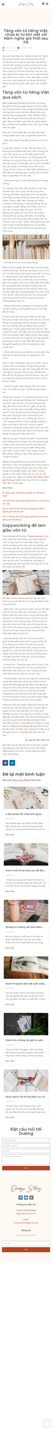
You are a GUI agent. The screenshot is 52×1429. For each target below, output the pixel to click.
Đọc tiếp (10, 834)
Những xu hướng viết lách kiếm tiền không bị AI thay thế (24, 927)
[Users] (26, 1198)
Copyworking (35, 536)
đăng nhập (18, 780)
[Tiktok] (31, 1198)
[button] (3, 4)
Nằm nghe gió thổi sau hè (16, 103)
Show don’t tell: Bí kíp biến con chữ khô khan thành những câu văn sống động (26, 1097)
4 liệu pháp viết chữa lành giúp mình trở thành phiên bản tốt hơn (25, 814)
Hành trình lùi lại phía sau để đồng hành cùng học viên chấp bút (25, 870)
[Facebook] (21, 1198)
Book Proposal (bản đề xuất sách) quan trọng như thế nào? (25, 983)
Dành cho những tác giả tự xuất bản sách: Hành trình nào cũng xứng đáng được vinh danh (24, 1040)
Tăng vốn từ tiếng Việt (21, 726)
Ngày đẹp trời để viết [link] (26, 1213)
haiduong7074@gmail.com (26, 1223)
